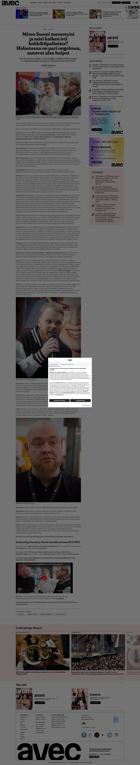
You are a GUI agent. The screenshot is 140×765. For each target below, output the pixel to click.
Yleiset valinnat (53, 364)
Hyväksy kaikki (80, 400)
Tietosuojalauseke (86, 405)
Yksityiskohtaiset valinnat (67, 364)
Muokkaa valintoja (59, 400)
